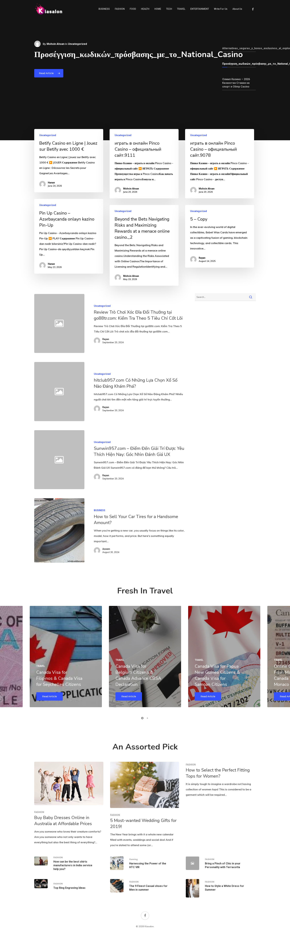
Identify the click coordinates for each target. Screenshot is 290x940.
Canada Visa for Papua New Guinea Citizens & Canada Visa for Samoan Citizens (217, 675)
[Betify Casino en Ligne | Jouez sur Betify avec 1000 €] (68, 160)
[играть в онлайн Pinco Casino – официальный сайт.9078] (219, 163)
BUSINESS (99, 510)
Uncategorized (47, 135)
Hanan (51, 182)
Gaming (133, 859)
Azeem (106, 549)
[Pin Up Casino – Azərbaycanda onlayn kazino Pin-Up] (68, 236)
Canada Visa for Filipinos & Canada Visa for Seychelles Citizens (59, 678)
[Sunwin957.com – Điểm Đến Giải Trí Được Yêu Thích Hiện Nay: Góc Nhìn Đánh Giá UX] (135, 459)
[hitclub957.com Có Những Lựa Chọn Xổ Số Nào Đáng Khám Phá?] (135, 391)
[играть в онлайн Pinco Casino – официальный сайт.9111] (144, 163)
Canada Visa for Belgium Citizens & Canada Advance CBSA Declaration (138, 675)
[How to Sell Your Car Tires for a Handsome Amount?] (59, 530)
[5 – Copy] (219, 236)
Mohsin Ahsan (55, 44)
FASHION (39, 812)
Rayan (202, 258)
